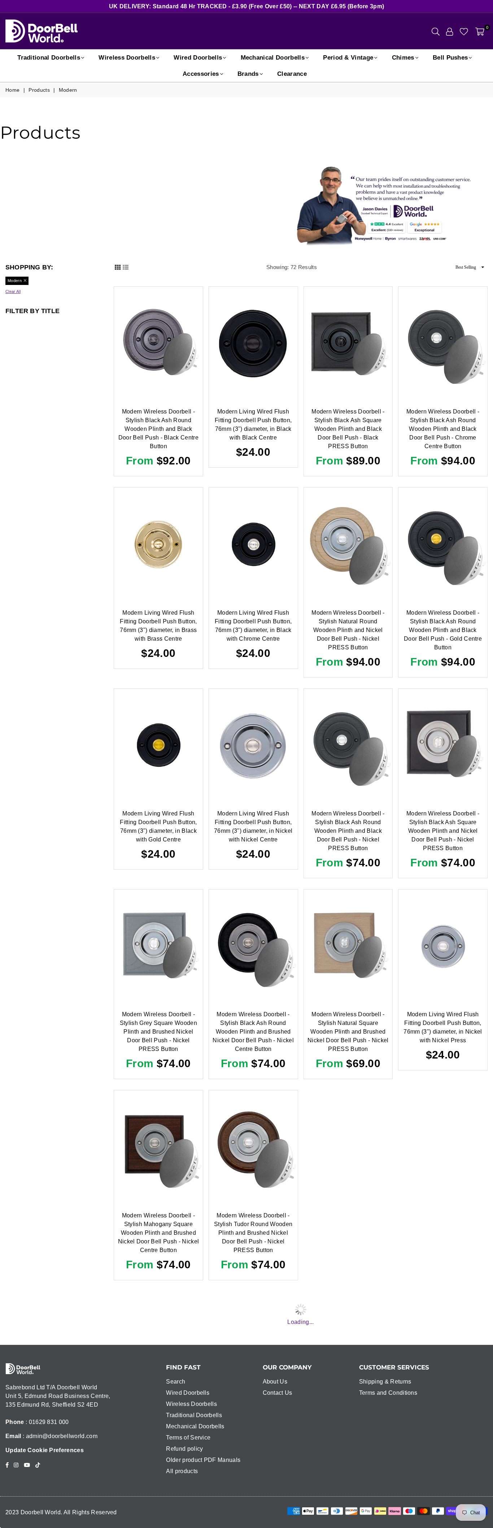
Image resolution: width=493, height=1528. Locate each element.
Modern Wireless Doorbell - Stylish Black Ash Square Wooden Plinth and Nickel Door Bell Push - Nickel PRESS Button (442, 830)
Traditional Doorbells (48, 57)
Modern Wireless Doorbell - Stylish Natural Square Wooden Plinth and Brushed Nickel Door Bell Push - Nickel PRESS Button (348, 1031)
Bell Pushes (450, 57)
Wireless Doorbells (127, 57)
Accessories (201, 73)
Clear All (13, 291)
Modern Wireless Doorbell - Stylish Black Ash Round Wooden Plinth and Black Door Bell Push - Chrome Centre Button (442, 428)
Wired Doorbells (198, 57)
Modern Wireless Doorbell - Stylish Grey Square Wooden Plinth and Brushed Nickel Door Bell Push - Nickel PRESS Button (158, 1031)
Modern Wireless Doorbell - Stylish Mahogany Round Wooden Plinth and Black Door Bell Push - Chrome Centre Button (442, 1232)
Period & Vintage (348, 57)
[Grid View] (118, 267)
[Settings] (449, 31)
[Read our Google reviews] (425, 227)
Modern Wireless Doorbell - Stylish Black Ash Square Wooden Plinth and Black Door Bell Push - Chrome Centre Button (158, 1433)
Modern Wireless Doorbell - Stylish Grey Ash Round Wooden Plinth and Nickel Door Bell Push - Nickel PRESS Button (347, 1232)
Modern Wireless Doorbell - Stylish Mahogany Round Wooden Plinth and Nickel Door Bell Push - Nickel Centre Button (442, 1433)
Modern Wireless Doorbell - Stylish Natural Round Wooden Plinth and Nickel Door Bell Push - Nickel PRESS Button (347, 630)
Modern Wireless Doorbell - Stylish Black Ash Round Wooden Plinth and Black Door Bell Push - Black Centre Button (158, 428)
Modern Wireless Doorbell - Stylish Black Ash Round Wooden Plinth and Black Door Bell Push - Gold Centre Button (443, 630)
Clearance (292, 73)
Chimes (403, 57)
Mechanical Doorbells (273, 57)
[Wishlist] (464, 31)
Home (12, 90)
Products (39, 90)
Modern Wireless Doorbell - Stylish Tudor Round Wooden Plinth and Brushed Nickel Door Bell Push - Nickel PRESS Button (253, 1232)
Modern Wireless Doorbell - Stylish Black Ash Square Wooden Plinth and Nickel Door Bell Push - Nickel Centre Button (347, 1433)
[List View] (126, 267)
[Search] (435, 31)
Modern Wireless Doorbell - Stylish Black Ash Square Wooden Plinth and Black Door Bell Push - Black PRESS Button (347, 428)
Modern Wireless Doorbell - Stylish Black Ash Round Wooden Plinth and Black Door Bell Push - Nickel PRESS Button (347, 830)
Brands (248, 73)
